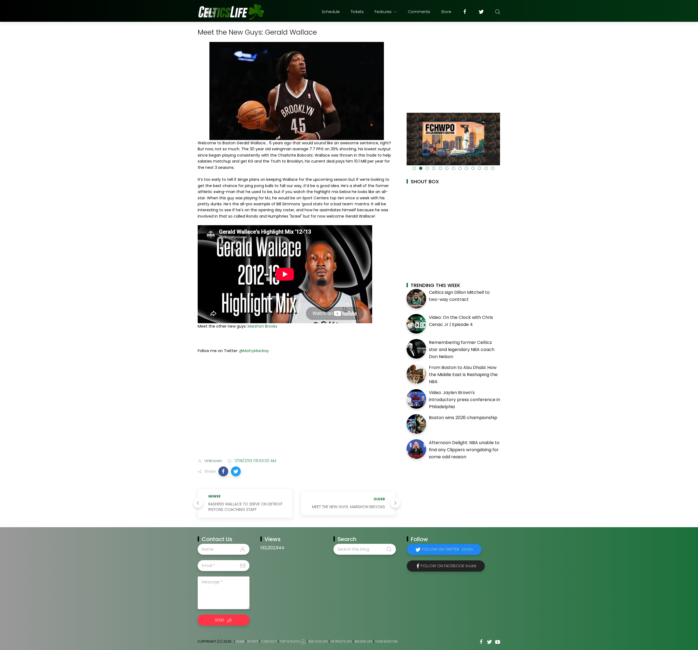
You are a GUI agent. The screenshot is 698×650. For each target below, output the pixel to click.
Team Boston (386, 641)
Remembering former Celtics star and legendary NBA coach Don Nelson (461, 349)
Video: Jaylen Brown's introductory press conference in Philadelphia (464, 399)
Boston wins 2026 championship (463, 417)
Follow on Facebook (448, 566)
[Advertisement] (297, 411)
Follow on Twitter (447, 549)
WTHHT (252, 641)
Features (383, 11)
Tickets (357, 11)
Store (446, 11)
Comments (419, 11)
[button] (223, 471)
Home (240, 641)
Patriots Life (341, 641)
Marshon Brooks (262, 326)
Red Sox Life (318, 641)
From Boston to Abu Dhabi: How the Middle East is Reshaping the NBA (463, 374)
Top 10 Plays (289, 641)
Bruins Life (363, 641)
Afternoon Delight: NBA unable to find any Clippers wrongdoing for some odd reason (464, 450)
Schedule (331, 11)
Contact (269, 641)
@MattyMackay (254, 350)
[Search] (497, 12)
